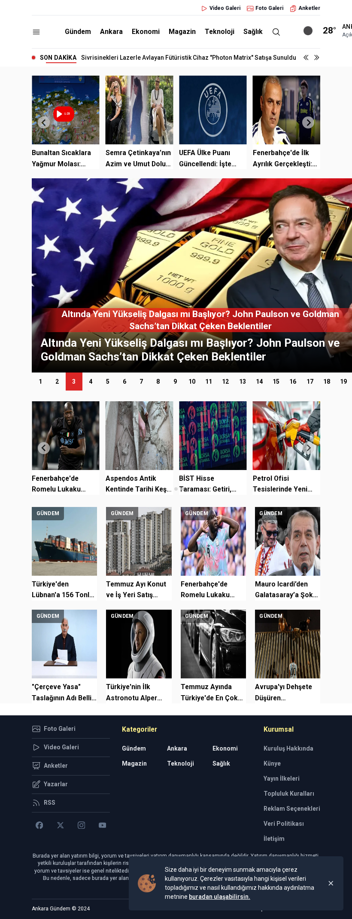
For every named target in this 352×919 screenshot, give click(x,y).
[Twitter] (60, 825)
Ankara (111, 31)
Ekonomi (146, 31)
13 (242, 381)
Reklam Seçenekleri (292, 808)
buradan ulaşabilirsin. (219, 896)
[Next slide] (308, 122)
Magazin (182, 31)
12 (225, 381)
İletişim (274, 838)
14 (259, 381)
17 (309, 381)
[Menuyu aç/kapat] (36, 32)
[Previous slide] (44, 122)
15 (276, 381)
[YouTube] (102, 825)
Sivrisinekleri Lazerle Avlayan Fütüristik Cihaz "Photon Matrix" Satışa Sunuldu (188, 57)
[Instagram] (81, 825)
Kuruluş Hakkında (288, 748)
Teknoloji (219, 31)
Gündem (78, 31)
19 (343, 381)
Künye (272, 763)
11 (208, 381)
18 (326, 381)
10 (191, 381)
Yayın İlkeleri (282, 778)
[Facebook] (39, 825)
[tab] (169, 488)
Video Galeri (224, 8)
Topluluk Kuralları (289, 793)
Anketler (309, 8)
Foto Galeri (269, 8)
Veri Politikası (284, 823)
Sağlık (253, 31)
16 (292, 381)
